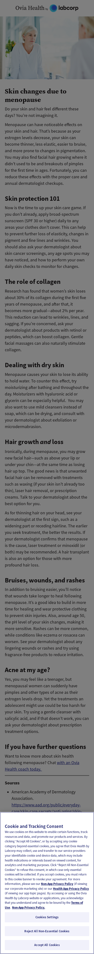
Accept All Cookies (47, 945)
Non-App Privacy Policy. (28, 907)
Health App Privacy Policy (71, 889)
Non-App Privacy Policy (57, 884)
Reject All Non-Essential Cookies (46, 931)
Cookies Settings (47, 917)
